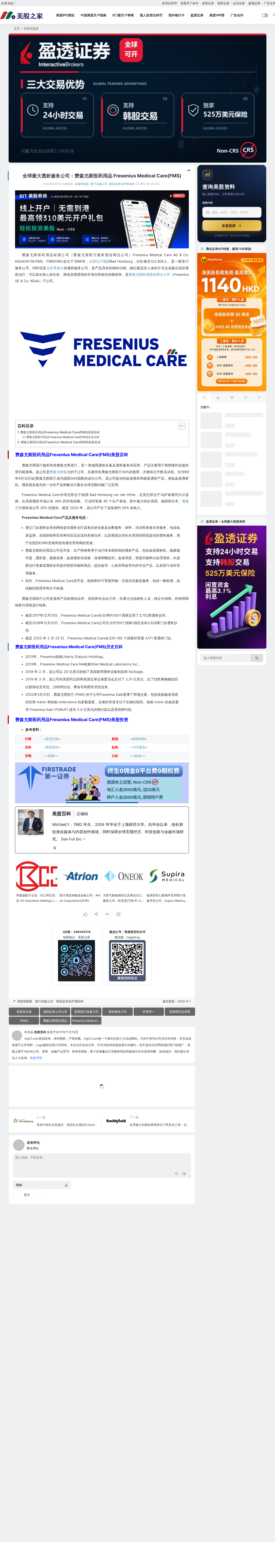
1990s (24, 1020)
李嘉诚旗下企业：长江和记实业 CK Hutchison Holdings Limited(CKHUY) (35, 900)
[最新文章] (204, 398)
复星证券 (208, 3)
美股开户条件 (189, 3)
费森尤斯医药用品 (55, 1020)
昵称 (19, 1185)
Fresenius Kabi (41, 709)
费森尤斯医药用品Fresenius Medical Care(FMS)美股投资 (61, 442)
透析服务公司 (117, 1011)
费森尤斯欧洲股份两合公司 (149, 274)
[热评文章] (245, 398)
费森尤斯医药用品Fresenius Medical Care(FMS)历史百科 (62, 437)
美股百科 (40, 1032)
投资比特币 (169, 3)
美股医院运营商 (179, 1011)
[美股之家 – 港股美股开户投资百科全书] (21, 15)
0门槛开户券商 (123, 15)
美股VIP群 (217, 15)
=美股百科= (52, 747)
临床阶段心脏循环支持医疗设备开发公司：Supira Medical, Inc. (166, 900)
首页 (17, 28)
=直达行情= (52, 739)
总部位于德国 (99, 261)
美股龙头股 (24, 1011)
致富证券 (223, 3)
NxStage (136, 671)
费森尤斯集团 (60, 472)
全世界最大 (55, 268)
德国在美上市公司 (55, 1011)
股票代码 (207, 202)
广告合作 (237, 15)
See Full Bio (71, 839)
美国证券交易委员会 (98, 679)
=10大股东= (139, 747)
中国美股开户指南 (93, 15)
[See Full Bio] (84, 839)
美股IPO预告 (65, 15)
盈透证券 (254, 3)
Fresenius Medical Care (86, 1020)
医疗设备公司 (99, 184)
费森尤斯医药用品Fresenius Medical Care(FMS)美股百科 (60, 432)
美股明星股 (31, 28)
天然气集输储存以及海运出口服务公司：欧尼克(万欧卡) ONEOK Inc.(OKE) (123, 900)
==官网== (50, 756)
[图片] (184, 1173)
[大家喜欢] (218, 398)
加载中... (21, 1096)
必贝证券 (239, 3)
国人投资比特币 (151, 15)
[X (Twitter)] (54, 848)
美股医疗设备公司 (86, 1011)
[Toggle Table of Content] (179, 426)
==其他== (137, 756)
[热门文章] (232, 398)
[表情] (176, 1173)
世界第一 (149, 1011)
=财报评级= (138, 739)
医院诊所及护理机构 (121, 184)
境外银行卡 (176, 15)
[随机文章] (259, 398)
